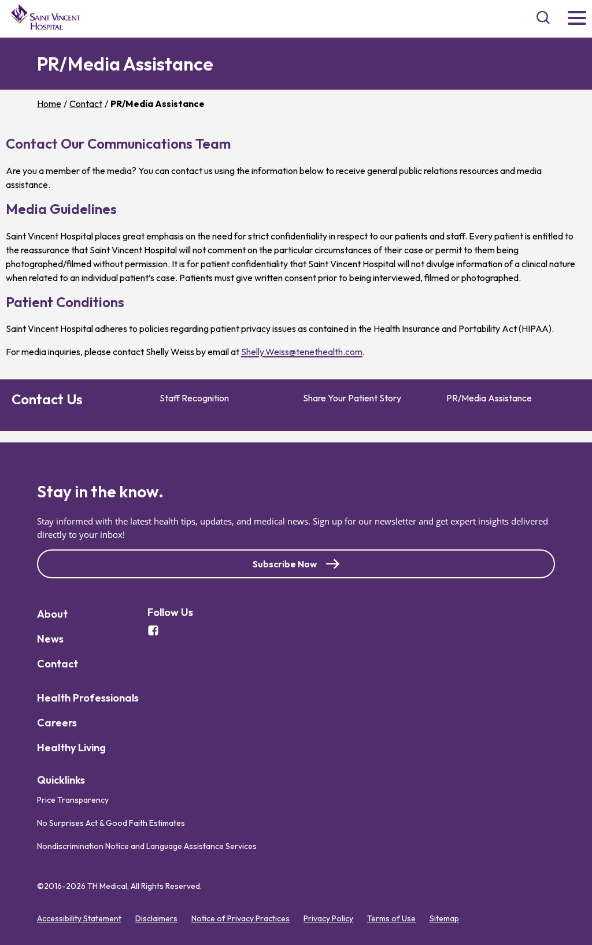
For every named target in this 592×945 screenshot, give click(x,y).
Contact (85, 103)
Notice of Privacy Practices (240, 918)
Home (49, 103)
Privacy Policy (328, 918)
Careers (57, 722)
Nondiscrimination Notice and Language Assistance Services (147, 846)
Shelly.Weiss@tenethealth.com (301, 351)
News (50, 638)
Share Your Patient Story (352, 398)
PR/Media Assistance (489, 398)
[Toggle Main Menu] (577, 19)
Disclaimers (156, 918)
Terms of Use (391, 918)
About (52, 614)
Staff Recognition (194, 398)
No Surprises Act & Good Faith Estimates (111, 823)
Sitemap (444, 918)
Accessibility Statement (79, 918)
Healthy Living (71, 747)
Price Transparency (73, 800)
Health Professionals (88, 697)
